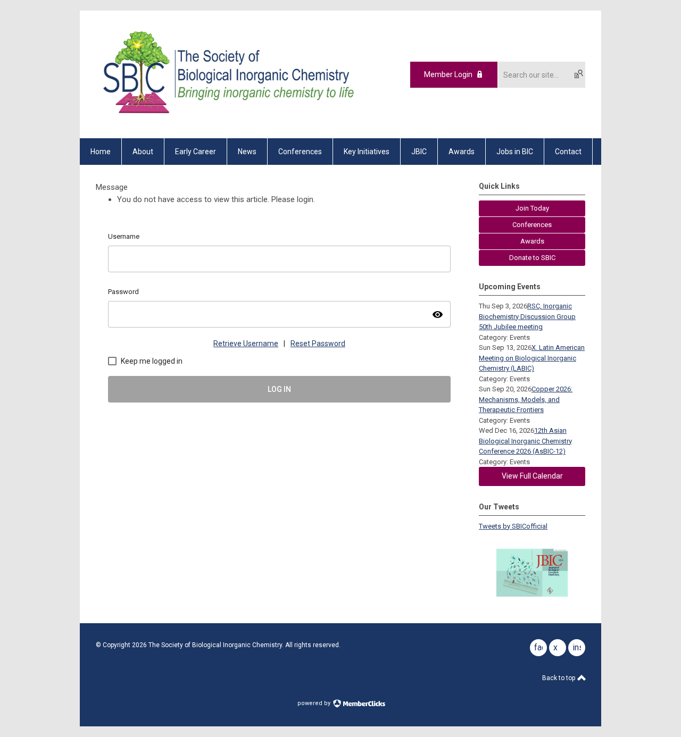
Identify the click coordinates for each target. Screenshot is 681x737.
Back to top (559, 678)
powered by (314, 703)
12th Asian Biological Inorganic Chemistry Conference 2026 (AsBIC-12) (525, 440)
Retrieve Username (245, 343)
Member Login (448, 74)
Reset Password (317, 343)
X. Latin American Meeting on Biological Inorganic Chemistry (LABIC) (532, 358)
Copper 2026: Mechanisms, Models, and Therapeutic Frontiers (525, 399)
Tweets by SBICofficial (513, 526)
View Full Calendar (532, 476)
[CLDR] (226, 119)
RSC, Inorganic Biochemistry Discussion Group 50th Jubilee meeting (527, 316)
